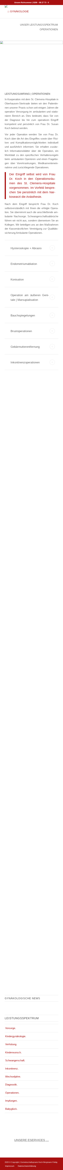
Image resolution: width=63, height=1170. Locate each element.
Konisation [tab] (17, 279)
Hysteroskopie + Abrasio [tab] (26, 248)
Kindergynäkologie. (15, 1036)
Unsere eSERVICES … (31, 1140)
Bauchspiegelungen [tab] (23, 315)
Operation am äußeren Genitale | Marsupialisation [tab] (30, 297)
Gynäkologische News (22, 998)
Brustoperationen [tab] (21, 331)
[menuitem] (9, 1166)
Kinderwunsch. (13, 1052)
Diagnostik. (11, 1084)
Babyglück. (11, 1108)
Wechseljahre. (13, 1076)
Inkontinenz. (11, 1068)
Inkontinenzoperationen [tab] (25, 362)
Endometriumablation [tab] (24, 263)
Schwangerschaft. (15, 1060)
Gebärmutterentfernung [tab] (25, 346)
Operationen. (12, 1092)
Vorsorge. (10, 1028)
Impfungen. (11, 1100)
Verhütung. (11, 1044)
